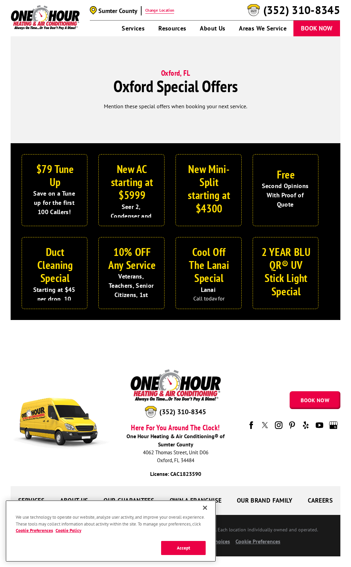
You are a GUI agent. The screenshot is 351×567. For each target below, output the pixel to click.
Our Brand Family (265, 500)
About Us (212, 28)
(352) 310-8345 (301, 10)
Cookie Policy (68, 530)
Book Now (316, 28)
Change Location (159, 10)
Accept (184, 548)
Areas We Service (263, 28)
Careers (320, 500)
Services (133, 28)
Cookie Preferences (34, 530)
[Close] (205, 507)
